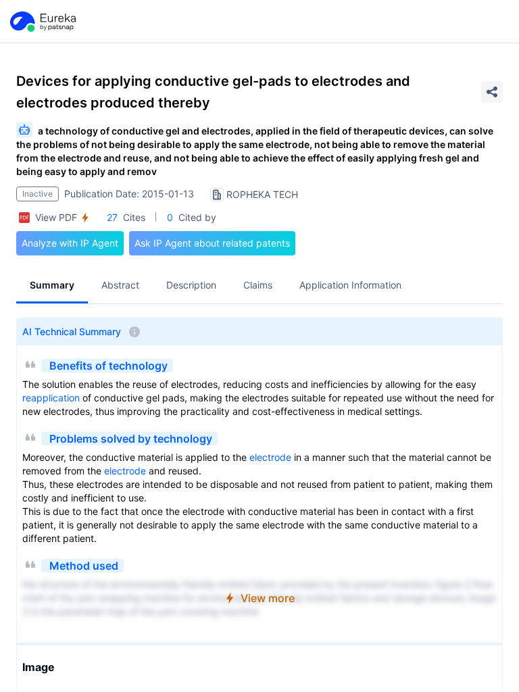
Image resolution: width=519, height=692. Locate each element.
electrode (270, 457)
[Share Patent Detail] (492, 92)
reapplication (51, 397)
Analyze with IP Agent (70, 243)
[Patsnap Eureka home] (42, 21)
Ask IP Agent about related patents (212, 243)
